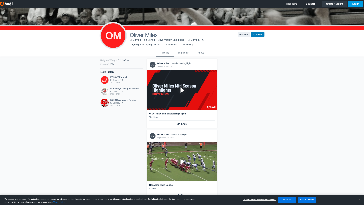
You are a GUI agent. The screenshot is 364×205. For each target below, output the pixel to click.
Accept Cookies (307, 200)
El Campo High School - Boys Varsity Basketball (157, 39)
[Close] (359, 200)
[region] (182, 200)
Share (245, 34)
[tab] (165, 53)
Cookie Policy (59, 202)
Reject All (287, 200)
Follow (259, 34)
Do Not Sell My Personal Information (259, 200)
